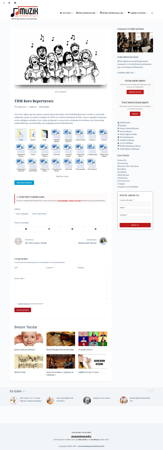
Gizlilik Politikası (23, 304)
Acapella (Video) (85, 349)
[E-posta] (95, 229)
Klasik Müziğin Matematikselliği (60, 349)
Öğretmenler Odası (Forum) (69, 200)
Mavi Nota (121, 169)
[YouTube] (15, 3)
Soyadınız (124, 215)
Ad (16, 267)
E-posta (49, 267)
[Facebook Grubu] (9, 3)
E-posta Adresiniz (127, 200)
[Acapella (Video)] (92, 339)
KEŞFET (135, 114)
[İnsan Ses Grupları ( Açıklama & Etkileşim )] (60, 361)
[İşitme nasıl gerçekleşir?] (28, 339)
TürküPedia (122, 178)
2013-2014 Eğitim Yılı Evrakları (65, 399)
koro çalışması (22, 214)
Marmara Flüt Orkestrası (128, 166)
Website (81, 267)
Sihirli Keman (123, 175)
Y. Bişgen (121, 184)
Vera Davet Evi (123, 181)
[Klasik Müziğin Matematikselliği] (60, 339)
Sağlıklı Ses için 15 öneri (88, 372)
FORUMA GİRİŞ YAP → (126, 72)
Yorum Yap (19, 278)
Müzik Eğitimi (44, 107)
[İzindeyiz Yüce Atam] (87, 400)
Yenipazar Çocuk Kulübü (127, 187)
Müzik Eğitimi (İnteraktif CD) (140, 399)
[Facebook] (49, 229)
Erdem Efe (121, 160)
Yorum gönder (23, 310)
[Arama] (152, 13)
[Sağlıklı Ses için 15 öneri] (92, 361)
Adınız (122, 208)
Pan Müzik (121, 172)
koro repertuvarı (39, 214)
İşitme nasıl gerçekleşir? (24, 349)
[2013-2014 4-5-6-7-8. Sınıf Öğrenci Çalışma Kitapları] (14, 400)
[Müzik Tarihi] (28, 361)
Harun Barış (122, 163)
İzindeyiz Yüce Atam (101, 398)
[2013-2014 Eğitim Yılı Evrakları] (50, 400)
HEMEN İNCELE (135, 92)
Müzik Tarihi (19, 372)
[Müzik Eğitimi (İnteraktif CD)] (124, 400)
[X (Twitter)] (26, 229)
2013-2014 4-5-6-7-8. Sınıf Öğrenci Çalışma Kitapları (31, 399)
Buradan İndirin (24, 182)
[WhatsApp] (72, 229)
